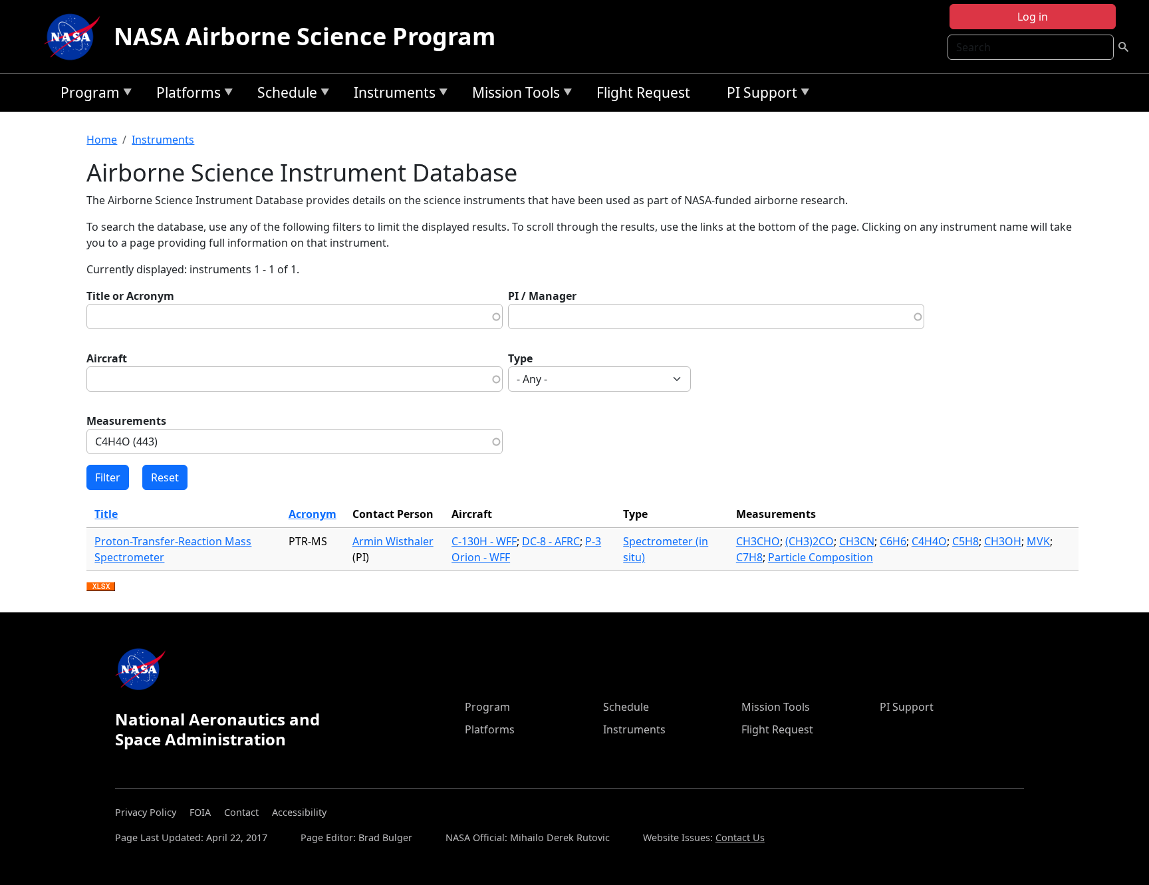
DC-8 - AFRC (551, 541)
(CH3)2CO (809, 541)
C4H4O (929, 541)
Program (87, 94)
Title (106, 514)
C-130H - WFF (484, 541)
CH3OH (1002, 541)
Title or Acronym (130, 296)
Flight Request (643, 92)
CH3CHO (758, 541)
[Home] (75, 36)
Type (520, 358)
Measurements (126, 421)
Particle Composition (820, 557)
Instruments (391, 94)
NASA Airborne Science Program (304, 36)
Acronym (312, 514)
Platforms (185, 94)
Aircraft (106, 358)
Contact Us (740, 837)
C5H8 (965, 541)
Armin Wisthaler (393, 541)
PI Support (758, 94)
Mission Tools (512, 94)
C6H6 (893, 541)
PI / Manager (542, 296)
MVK (1038, 541)
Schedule (284, 94)
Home (101, 139)
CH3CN (856, 541)
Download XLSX (100, 587)
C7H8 (749, 557)
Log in (1032, 16)
